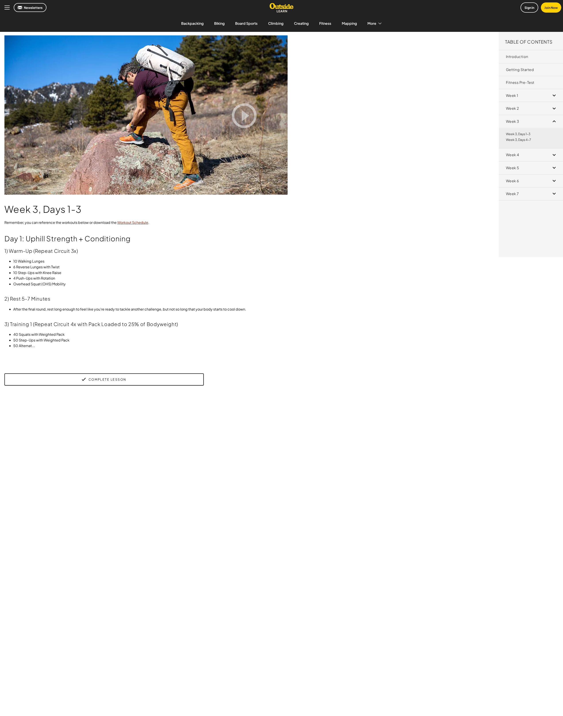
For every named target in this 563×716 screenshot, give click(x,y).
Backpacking (192, 23)
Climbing (275, 23)
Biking (219, 23)
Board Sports (246, 23)
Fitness (325, 23)
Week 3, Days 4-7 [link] (518, 140)
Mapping (349, 23)
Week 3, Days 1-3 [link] (518, 134)
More (371, 23)
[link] (531, 56)
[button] (531, 41)
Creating (301, 23)
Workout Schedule (132, 222)
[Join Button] (244, 115)
